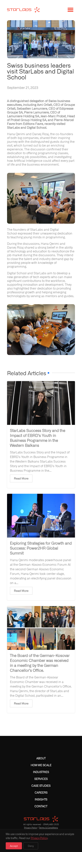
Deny (31, 845)
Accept (14, 845)
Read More (21, 478)
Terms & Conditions (48, 827)
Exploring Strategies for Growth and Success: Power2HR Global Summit (41, 548)
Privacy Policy (30, 827)
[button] (70, 9)
